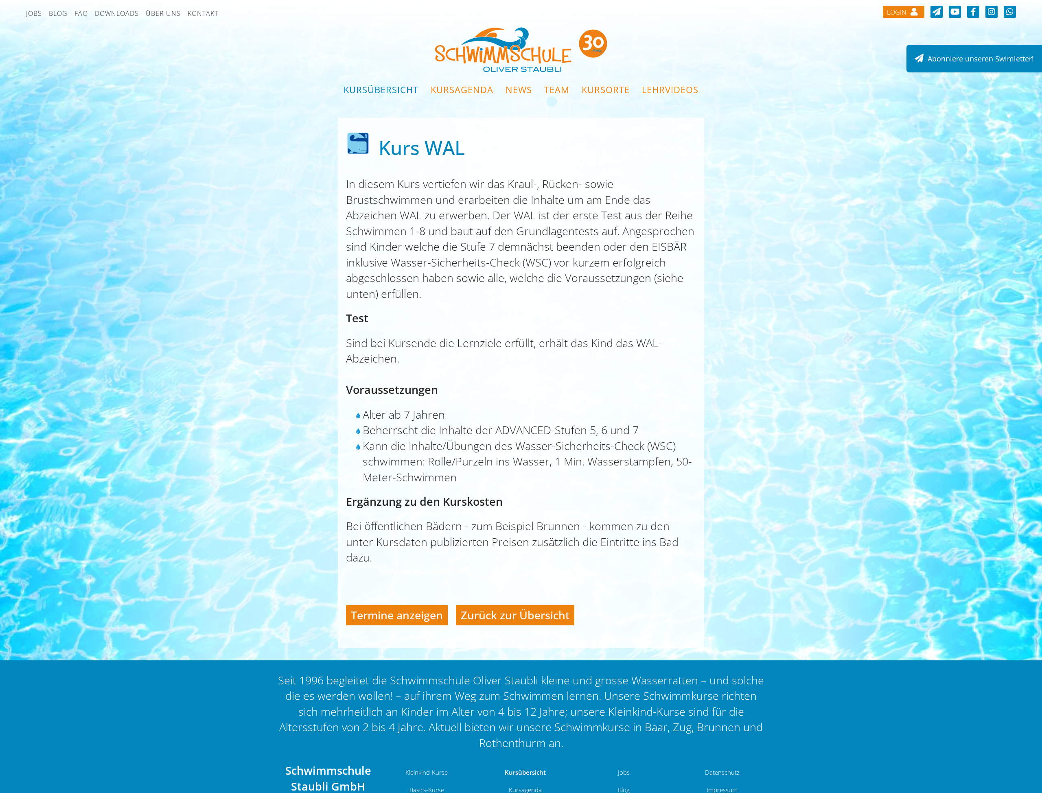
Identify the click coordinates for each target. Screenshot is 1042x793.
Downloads (117, 13)
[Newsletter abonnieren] (936, 12)
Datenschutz (722, 772)
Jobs (34, 13)
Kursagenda (462, 89)
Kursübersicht (381, 89)
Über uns (163, 13)
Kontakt (203, 13)
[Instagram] (991, 12)
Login (897, 12)
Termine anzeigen (397, 615)
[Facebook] (973, 12)
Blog (58, 13)
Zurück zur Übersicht (515, 615)
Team (556, 89)
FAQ (81, 13)
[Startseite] (521, 49)
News (519, 89)
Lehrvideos (670, 89)
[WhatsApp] (1010, 12)
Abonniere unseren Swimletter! (980, 58)
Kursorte (606, 89)
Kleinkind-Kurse (426, 772)
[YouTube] (955, 12)
